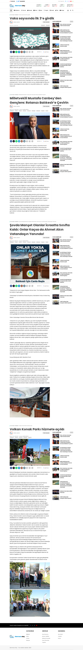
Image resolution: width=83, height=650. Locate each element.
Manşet (30, 10)
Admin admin (16, 22)
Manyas (38, 110)
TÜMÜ (71, 21)
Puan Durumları (45, 640)
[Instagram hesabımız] (34, 625)
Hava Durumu (45, 634)
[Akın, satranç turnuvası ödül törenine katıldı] (56, 27)
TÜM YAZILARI (46, 22)
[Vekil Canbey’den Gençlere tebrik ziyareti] (56, 88)
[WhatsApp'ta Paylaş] (16, 52)
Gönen (24, 110)
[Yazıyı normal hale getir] (32, 52)
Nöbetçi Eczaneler (46, 638)
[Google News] (46, 52)
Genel (52, 10)
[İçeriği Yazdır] (24, 52)
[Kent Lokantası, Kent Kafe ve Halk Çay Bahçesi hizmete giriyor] (56, 60)
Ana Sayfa (60, 634)
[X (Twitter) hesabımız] (67, 1)
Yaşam (46, 10)
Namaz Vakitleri (45, 636)
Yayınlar (44, 642)
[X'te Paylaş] (14, 52)
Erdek (16, 110)
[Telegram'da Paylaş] (19, 52)
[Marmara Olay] (17, 6)
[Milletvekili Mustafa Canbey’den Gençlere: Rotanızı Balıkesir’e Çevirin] (56, 32)
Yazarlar (60, 636)
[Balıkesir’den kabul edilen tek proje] (56, 83)
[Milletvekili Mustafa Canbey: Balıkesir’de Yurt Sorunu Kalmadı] (56, 53)
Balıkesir (17, 10)
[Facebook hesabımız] (65, 1)
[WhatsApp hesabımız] (72, 1)
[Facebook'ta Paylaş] (11, 52)
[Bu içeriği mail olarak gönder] (22, 52)
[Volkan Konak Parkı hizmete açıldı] (56, 47)
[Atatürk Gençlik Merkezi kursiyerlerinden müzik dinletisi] (56, 66)
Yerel (36, 10)
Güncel (24, 10)
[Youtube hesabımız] (70, 1)
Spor (41, 10)
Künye (62, 10)
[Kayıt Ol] (68, 10)
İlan (57, 10)
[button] (11, 10)
